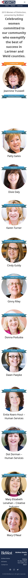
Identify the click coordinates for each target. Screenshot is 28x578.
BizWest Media (5, 558)
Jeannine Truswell (14, 90)
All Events (4, 561)
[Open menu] (24, 2)
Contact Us (4, 565)
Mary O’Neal (14, 535)
